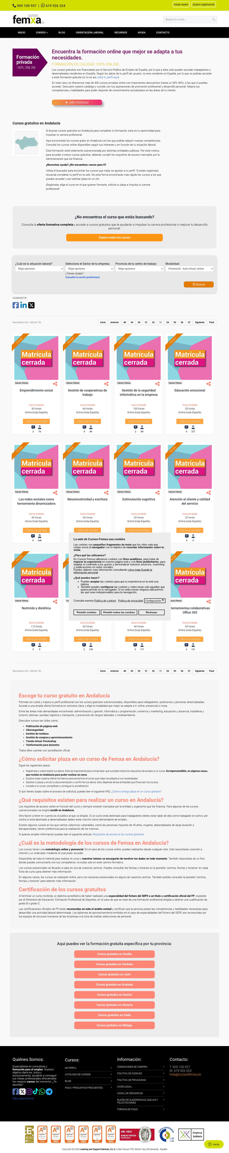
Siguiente (199, 322)
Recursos (120, 32)
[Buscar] (213, 19)
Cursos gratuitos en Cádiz (114, 1015)
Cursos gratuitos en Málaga (114, 1025)
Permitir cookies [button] (86, 612)
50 (139, 322)
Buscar (200, 284)
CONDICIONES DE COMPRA (132, 1066)
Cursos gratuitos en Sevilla (114, 954)
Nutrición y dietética (36, 608)
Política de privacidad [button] (130, 600)
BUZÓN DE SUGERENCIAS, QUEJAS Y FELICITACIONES (137, 1101)
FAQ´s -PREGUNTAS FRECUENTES (84, 1087)
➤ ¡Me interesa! (77, 102)
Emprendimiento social (36, 390)
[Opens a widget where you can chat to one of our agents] (214, 1144)
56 (182, 322)
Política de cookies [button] (105, 600)
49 (132, 322)
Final (211, 322)
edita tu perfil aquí (108, 77)
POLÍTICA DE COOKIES (129, 1073)
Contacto (162, 32)
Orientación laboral (90, 32)
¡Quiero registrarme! (204, 4)
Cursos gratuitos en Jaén (114, 974)
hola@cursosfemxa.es (185, 1074)
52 (153, 322)
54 (167, 322)
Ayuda (141, 32)
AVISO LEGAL (124, 1086)
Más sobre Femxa (23, 1098)
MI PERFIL (70, 1067)
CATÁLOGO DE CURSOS (78, 1074)
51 (146, 322)
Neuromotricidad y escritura (87, 499)
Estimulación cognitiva (138, 499)
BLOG (68, 1081)
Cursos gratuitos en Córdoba (114, 964)
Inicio (21, 32)
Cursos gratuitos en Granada (114, 984)
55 (175, 322)
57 (189, 322)
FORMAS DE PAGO (127, 1109)
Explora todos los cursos (114, 237)
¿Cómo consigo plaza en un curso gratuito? (136, 791)
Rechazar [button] (151, 612)
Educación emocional (189, 390)
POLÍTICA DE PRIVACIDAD (131, 1080)
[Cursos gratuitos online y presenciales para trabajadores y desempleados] (29, 19)
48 (124, 322)
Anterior (114, 322)
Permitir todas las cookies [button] (119, 612)
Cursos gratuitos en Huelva (114, 994)
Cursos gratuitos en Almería (115, 1005)
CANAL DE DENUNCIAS (130, 1093)
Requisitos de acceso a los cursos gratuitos (118, 834)
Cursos (41, 32)
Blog (62, 32)
